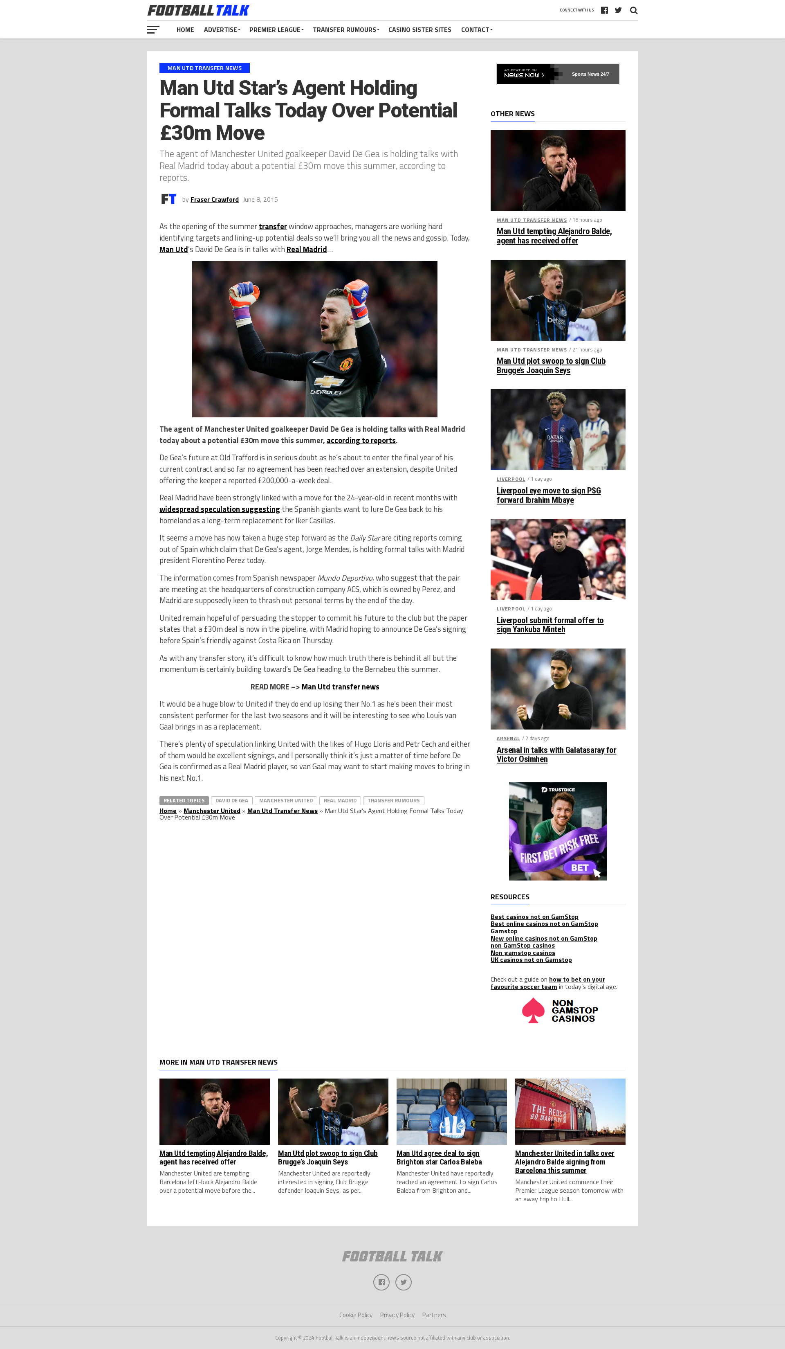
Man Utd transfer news (340, 686)
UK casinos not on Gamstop (531, 959)
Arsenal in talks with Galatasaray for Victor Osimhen (557, 754)
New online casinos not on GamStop (544, 938)
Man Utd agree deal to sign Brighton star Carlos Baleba (439, 1158)
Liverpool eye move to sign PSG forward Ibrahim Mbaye (549, 495)
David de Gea (231, 800)
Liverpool (511, 479)
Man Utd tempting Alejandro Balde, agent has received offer (554, 236)
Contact (475, 29)
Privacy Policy (397, 1315)
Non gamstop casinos (523, 952)
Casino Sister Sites (419, 29)
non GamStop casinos (523, 945)
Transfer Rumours (344, 29)
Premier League (275, 29)
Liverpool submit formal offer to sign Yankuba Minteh (550, 625)
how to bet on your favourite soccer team (548, 982)
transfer (273, 226)
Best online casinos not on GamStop (544, 923)
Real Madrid (307, 249)
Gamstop (504, 931)
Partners (434, 1315)
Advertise (220, 29)
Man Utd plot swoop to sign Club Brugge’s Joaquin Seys (551, 365)
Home (185, 29)
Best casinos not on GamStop (535, 916)
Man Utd (173, 249)
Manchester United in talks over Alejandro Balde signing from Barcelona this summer (565, 1162)
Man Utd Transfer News (282, 810)
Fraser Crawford (215, 199)
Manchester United (286, 800)
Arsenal (508, 738)
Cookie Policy (355, 1315)
